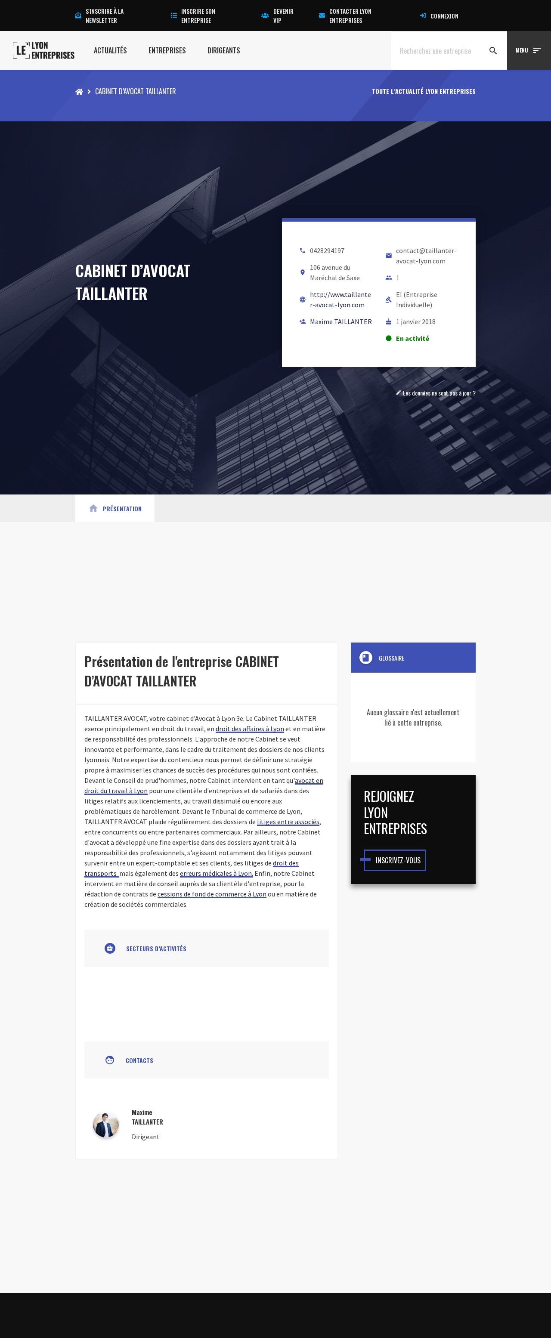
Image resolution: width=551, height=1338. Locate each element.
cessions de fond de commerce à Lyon (212, 894)
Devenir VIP (283, 15)
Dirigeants (223, 50)
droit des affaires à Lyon (250, 728)
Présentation (115, 508)
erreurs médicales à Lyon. (216, 873)
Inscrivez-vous (398, 860)
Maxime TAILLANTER (341, 321)
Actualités (110, 50)
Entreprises (167, 50)
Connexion (444, 15)
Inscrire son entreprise (198, 15)
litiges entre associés (288, 821)
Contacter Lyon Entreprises (350, 15)
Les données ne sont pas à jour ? (436, 392)
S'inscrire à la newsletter (105, 15)
